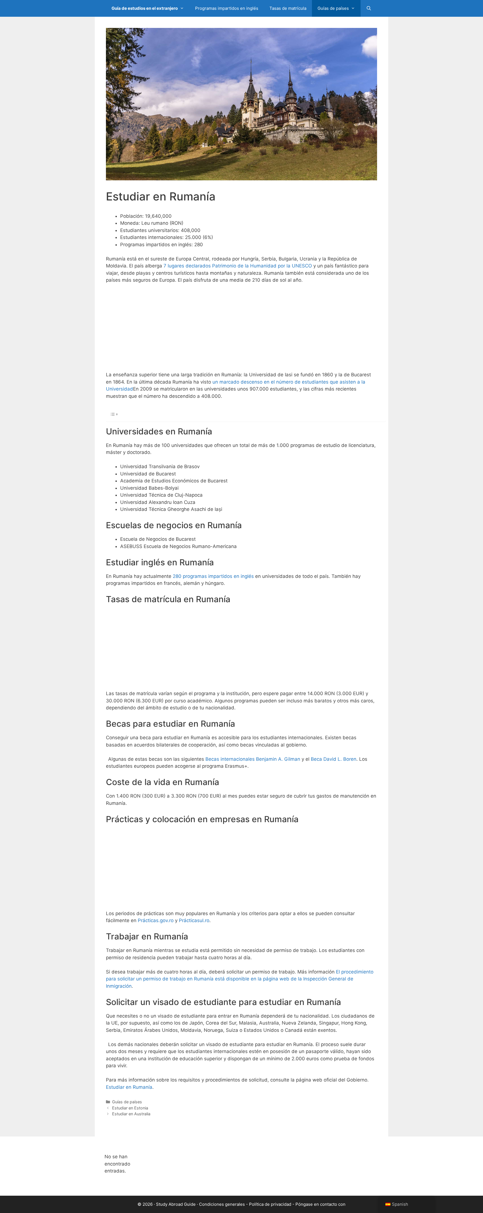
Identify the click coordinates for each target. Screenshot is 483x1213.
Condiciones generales (222, 1204)
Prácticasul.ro (194, 920)
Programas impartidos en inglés (226, 8)
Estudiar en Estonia (130, 1108)
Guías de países (333, 8)
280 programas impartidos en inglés (213, 576)
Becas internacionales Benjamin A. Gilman (252, 759)
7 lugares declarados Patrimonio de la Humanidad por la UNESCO (238, 266)
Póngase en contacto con (320, 1204)
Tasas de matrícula (287, 8)
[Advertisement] (241, 330)
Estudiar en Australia (131, 1113)
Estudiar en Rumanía (129, 1087)
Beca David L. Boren (333, 759)
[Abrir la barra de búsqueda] (369, 8)
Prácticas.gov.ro (156, 920)
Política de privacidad (270, 1204)
